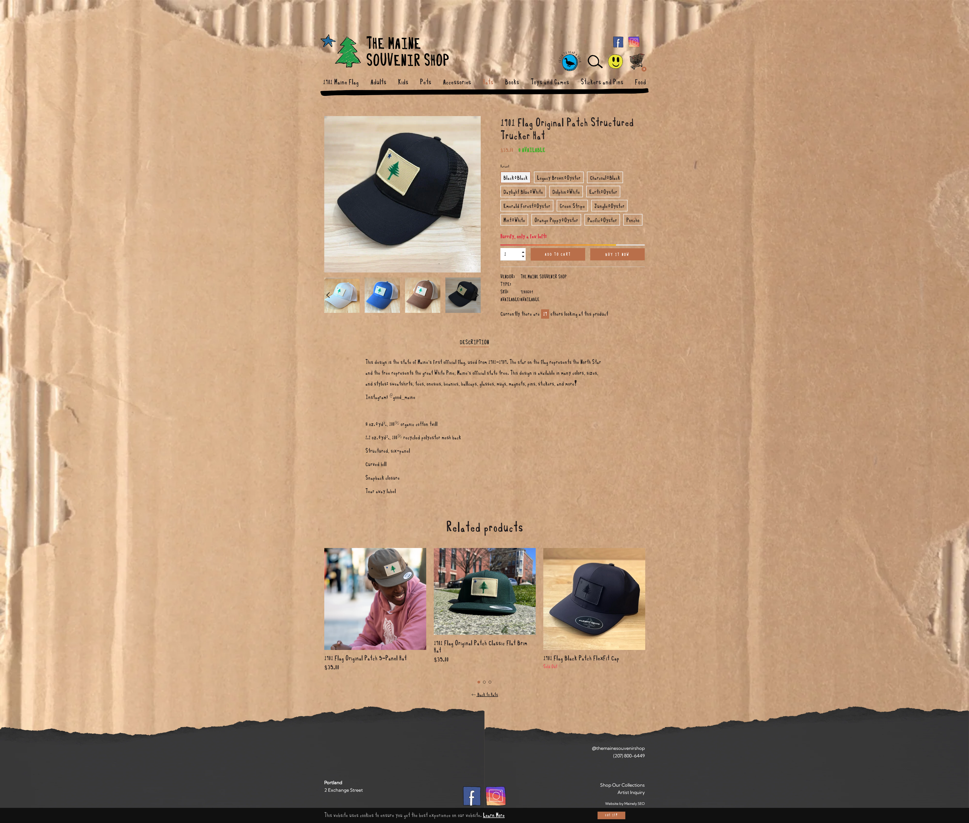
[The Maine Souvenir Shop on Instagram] (634, 41)
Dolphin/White (566, 192)
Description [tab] (474, 342)
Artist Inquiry (631, 792)
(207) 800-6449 (629, 756)
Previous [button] (328, 295)
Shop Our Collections (622, 785)
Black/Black (515, 178)
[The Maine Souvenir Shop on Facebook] (618, 41)
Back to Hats (487, 695)
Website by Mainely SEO (625, 803)
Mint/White (514, 220)
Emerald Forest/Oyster (526, 206)
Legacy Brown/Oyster (559, 178)
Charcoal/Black (605, 178)
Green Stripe (572, 206)
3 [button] (490, 682)
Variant (504, 166)
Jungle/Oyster (609, 206)
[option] (375, 616)
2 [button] (484, 682)
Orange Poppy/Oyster (556, 220)
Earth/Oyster (603, 192)
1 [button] (478, 682)
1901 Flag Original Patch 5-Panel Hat (365, 658)
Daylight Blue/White (523, 192)
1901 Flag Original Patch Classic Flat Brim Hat (480, 647)
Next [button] (477, 295)
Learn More (494, 815)
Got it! (611, 815)
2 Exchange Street (343, 790)
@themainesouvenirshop (618, 748)
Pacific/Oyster (602, 220)
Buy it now (617, 254)
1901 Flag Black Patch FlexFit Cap (581, 658)
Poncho (632, 220)
